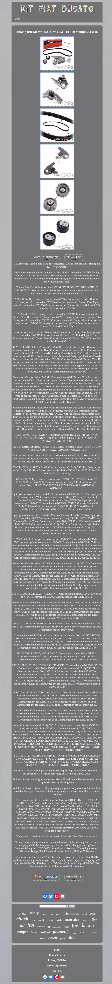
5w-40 (84, 920)
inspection (72, 919)
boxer (52, 937)
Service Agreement (57, 965)
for (75, 925)
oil (22, 925)
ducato (87, 925)
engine (41, 938)
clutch (22, 918)
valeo (66, 927)
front (93, 913)
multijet (45, 932)
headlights (23, 914)
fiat (30, 925)
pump (63, 938)
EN (54, 970)
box (57, 914)
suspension (57, 927)
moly (34, 913)
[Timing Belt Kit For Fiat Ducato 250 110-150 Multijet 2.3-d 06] (57, 54)
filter (93, 919)
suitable (44, 914)
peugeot (60, 931)
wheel (41, 919)
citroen (92, 932)
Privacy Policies (57, 960)
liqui (72, 938)
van (33, 920)
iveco (34, 932)
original (50, 920)
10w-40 (73, 933)
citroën (41, 926)
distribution (70, 913)
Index (57, 949)
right (59, 920)
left (49, 926)
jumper (22, 932)
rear (51, 914)
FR (60, 970)
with (81, 932)
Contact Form (57, 955)
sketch (84, 914)
